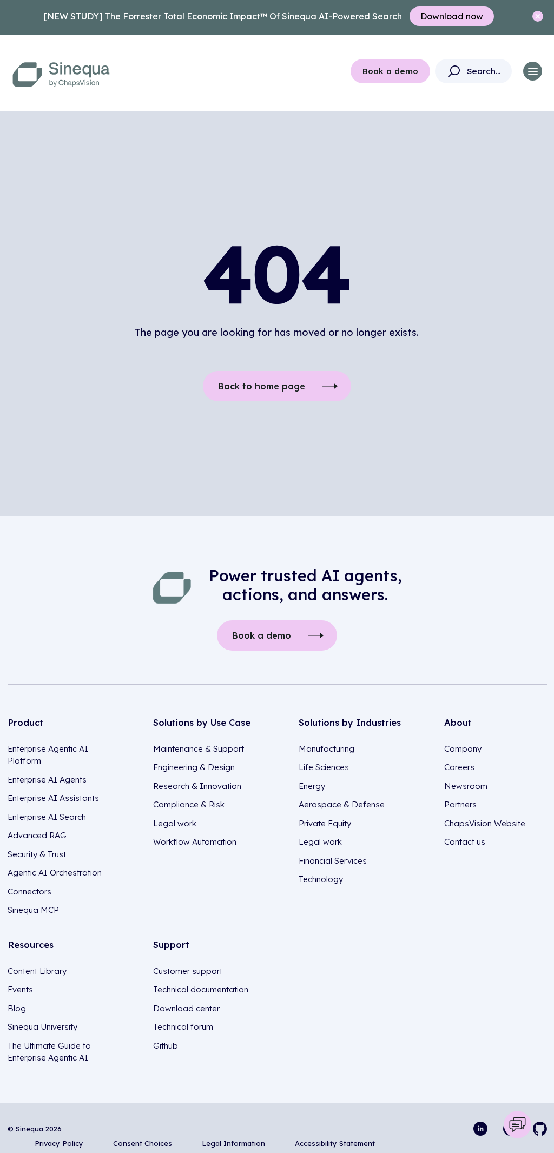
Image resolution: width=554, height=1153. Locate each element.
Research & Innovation (197, 786)
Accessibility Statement (335, 1143)
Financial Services (333, 861)
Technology (321, 879)
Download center (186, 1008)
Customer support (187, 971)
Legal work (174, 823)
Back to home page (261, 386)
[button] (532, 71)
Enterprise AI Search (47, 817)
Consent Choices (142, 1143)
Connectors (29, 891)
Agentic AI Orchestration (55, 872)
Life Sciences (324, 767)
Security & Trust (37, 854)
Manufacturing (326, 749)
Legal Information (233, 1143)
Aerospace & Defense (342, 804)
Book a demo (390, 71)
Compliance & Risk (189, 804)
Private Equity (325, 823)
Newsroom (465, 786)
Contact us (464, 842)
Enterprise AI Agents (47, 779)
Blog (17, 1008)
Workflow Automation (194, 842)
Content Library (37, 971)
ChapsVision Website (484, 823)
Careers (459, 767)
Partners (460, 804)
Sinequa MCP (33, 910)
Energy (312, 786)
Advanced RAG (37, 835)
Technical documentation (200, 989)
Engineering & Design (194, 767)
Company (463, 749)
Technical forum (183, 1027)
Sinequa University (42, 1027)
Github (165, 1046)
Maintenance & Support (198, 749)
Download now (451, 16)
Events (20, 989)
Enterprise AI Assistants (53, 798)
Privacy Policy (59, 1143)
